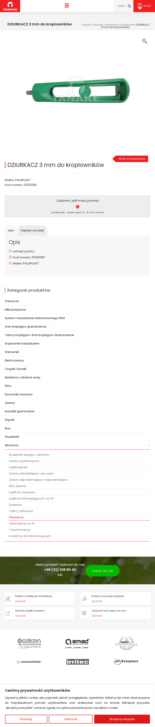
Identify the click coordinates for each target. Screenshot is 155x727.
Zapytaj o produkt (32, 230)
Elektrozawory (14, 360)
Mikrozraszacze (15, 310)
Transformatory (20, 530)
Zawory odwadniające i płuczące (31, 473)
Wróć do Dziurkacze (132, 159)
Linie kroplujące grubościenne (25, 327)
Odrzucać (71, 719)
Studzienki (12, 437)
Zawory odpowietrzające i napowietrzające (38, 480)
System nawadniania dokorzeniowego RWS (35, 318)
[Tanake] (10, 6)
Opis (11, 230)
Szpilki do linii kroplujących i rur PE (31, 499)
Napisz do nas (102, 571)
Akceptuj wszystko (122, 719)
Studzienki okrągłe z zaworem (29, 455)
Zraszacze (12, 301)
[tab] (11, 230)
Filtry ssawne (17, 486)
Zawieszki (15, 505)
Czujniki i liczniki (15, 369)
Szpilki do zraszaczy (22, 492)
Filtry (8, 386)
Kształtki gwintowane (19, 411)
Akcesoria (11, 445)
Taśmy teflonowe (21, 511)
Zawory (10, 403)
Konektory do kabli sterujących (30, 536)
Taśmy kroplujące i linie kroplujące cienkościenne (39, 335)
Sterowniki (12, 352)
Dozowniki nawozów (18, 394)
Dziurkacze (16, 517)
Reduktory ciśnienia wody (22, 377)
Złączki (9, 420)
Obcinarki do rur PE (21, 524)
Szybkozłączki (18, 467)
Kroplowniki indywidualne (22, 344)
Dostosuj (26, 719)
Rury (8, 428)
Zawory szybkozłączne (24, 461)
